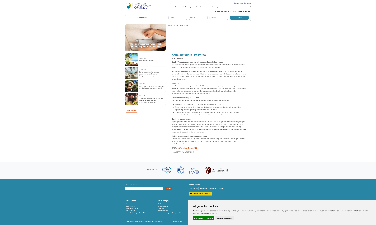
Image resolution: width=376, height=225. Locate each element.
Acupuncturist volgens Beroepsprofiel (169, 213)
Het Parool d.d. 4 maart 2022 (187, 148)
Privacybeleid (130, 210)
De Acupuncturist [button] (218, 7)
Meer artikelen (131, 110)
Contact (128, 204)
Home (177, 7)
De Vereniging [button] (188, 7)
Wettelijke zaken (163, 210)
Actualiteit (180, 58)
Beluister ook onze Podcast (201, 193)
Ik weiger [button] (210, 218)
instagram (194, 188)
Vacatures (161, 208)
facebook (204, 188)
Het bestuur (161, 204)
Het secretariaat (163, 206)
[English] (247, 3)
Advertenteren (130, 206)
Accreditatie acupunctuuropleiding (136, 213)
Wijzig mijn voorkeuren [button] (224, 218)
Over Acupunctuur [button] (202, 7)
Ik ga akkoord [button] (198, 218)
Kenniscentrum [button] (232, 7)
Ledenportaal (246, 7)
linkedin (222, 188)
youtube (213, 188)
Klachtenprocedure (132, 208)
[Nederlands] (238, 3)
